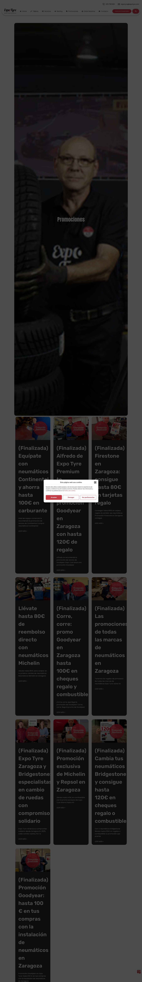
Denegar (71, 497)
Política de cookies (69, 490)
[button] (95, 482)
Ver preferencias (88, 497)
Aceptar (54, 497)
